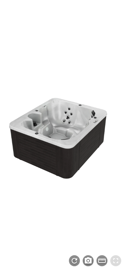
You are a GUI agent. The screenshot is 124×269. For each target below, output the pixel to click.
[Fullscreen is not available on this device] (115, 260)
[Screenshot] (88, 260)
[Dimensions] (101, 260)
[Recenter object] (74, 260)
